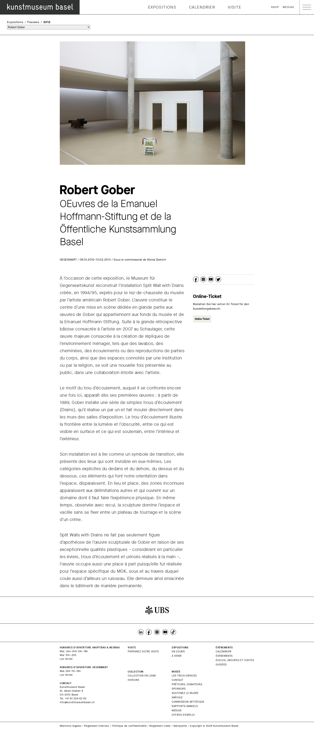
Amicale (177, 697)
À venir (177, 656)
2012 (47, 22)
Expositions (162, 7)
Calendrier (202, 7)
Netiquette (180, 726)
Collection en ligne (142, 675)
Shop (275, 7)
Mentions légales (70, 726)
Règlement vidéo (160, 726)
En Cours (178, 651)
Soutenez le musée (185, 693)
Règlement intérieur (96, 726)
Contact (177, 680)
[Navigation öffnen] (307, 7)
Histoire (133, 680)
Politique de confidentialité (129, 726)
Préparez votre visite (143, 651)
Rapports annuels (185, 706)
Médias (288, 7)
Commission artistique (188, 702)
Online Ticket (202, 319)
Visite (234, 7)
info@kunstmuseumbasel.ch (77, 702)
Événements (224, 656)
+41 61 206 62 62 (75, 698)
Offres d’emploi (183, 715)
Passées (33, 22)
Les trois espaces (184, 675)
